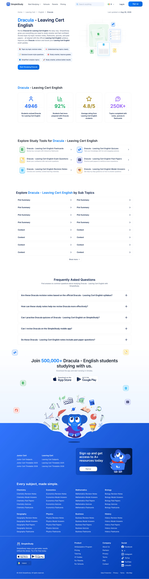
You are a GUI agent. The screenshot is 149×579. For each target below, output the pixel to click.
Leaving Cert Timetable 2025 (53, 463)
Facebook (128, 547)
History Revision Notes (113, 518)
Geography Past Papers (26, 525)
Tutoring (77, 554)
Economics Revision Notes (56, 494)
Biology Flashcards (112, 508)
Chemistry (21, 490)
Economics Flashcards (54, 508)
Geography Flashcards (25, 532)
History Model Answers (114, 521)
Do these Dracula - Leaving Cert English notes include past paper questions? (58, 340)
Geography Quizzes (24, 528)
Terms (105, 557)
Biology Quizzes (111, 504)
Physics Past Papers (53, 525)
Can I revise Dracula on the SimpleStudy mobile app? (46, 328)
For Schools (79, 564)
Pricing (63, 4)
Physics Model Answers (55, 521)
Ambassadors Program (83, 547)
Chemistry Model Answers (27, 497)
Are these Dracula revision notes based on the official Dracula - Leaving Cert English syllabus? (66, 295)
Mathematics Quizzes (84, 504)
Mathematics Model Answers (86, 497)
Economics (51, 490)
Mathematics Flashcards (85, 508)
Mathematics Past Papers (85, 501)
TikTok (127, 558)
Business (80, 514)
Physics (49, 514)
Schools (46, 4)
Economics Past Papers (55, 501)
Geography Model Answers (27, 521)
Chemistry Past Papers (25, 501)
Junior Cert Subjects (24, 459)
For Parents (78, 561)
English (41, 12)
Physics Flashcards (53, 532)
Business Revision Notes (85, 518)
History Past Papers (112, 525)
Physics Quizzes (52, 528)
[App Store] (62, 379)
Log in (122, 4)
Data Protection (106, 573)
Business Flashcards (83, 532)
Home (20, 12)
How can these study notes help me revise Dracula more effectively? (54, 306)
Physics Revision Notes (55, 518)
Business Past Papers (84, 525)
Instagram (128, 554)
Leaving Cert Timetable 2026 (53, 466)
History (108, 514)
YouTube (128, 562)
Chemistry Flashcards (25, 508)
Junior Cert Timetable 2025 (27, 463)
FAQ (104, 561)
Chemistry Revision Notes (26, 494)
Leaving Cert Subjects (50, 459)
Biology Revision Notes (114, 494)
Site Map (129, 573)
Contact (106, 564)
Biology (108, 490)
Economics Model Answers (56, 497)
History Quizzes (111, 528)
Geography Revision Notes (27, 518)
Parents (55, 4)
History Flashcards (112, 532)
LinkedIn (128, 565)
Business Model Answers (85, 521)
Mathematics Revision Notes (86, 494)
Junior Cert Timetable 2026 (27, 466)
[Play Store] (86, 379)
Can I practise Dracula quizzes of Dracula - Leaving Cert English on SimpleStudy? (60, 317)
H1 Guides (78, 557)
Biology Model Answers (114, 497)
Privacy (105, 554)
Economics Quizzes (53, 504)
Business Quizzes (82, 528)
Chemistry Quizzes (24, 504)
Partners (106, 550)
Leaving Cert (30, 12)
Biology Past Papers (112, 501)
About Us (106, 547)
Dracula (50, 12)
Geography (21, 514)
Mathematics (81, 490)
